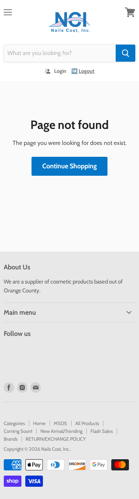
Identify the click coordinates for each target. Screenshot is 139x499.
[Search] (125, 53)
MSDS (60, 423)
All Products (87, 423)
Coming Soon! (18, 431)
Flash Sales (101, 431)
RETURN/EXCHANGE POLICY (56, 439)
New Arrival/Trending (61, 431)
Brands (10, 439)
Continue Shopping (69, 166)
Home (39, 423)
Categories (14, 423)
